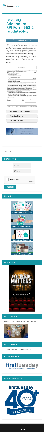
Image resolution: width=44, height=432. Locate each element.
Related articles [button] (16, 121)
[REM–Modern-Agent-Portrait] (22, 288)
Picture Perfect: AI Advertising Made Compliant (20, 321)
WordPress (35, 426)
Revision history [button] (16, 116)
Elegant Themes (19, 426)
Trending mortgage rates (13, 349)
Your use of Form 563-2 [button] (21, 111)
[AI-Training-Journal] (22, 136)
